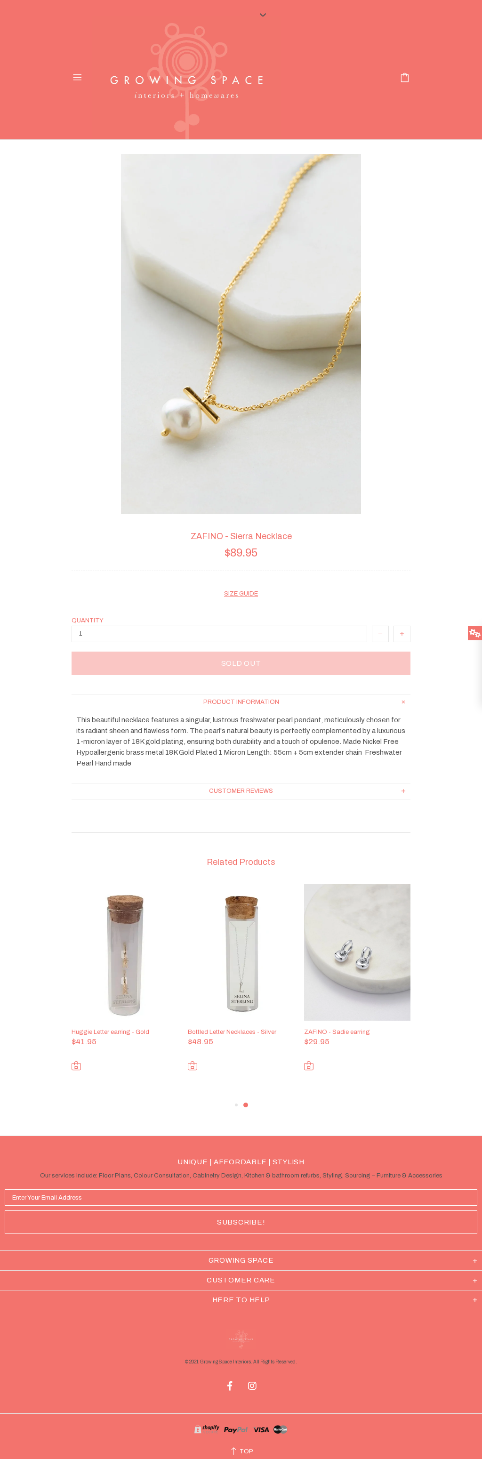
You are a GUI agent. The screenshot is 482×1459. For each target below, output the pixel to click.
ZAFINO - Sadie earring (337, 1032)
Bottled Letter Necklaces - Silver (232, 1032)
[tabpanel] (125, 992)
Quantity (88, 620)
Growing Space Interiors (186, 77)
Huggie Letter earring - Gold (110, 1032)
